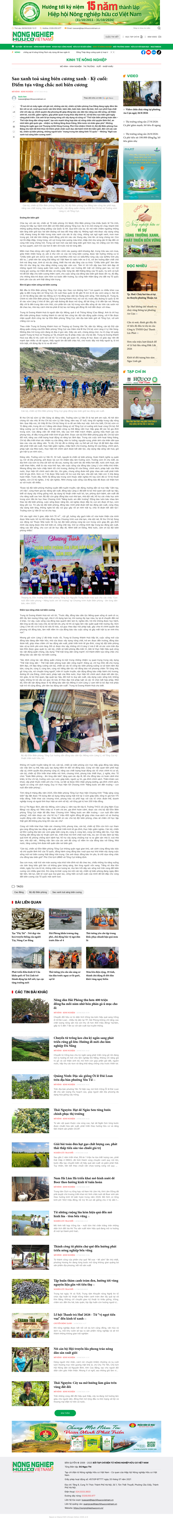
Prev (111, 52)
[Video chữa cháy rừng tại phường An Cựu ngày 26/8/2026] (142, 93)
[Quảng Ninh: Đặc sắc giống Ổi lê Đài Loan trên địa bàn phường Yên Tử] (30, 1086)
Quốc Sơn (22, 97)
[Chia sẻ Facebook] (14, 127)
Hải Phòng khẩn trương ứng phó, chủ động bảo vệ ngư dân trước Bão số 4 (64, 937)
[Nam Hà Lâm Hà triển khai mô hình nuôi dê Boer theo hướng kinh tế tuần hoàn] (30, 1189)
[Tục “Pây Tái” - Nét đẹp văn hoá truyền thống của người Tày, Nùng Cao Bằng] (28, 919)
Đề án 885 (28, 47)
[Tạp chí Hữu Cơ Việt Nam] (33, 42)
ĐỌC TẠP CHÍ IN (132, 37)
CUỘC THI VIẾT (112, 37)
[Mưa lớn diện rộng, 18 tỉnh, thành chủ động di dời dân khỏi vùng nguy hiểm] (102, 958)
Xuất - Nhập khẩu (105, 66)
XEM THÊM (65, 1413)
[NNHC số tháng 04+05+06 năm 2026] (142, 427)
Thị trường (89, 66)
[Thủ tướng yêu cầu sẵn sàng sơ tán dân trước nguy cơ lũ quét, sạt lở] (65, 958)
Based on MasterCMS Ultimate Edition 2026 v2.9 (68, 1517)
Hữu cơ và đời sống (82, 47)
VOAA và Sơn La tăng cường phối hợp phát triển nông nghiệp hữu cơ (51, 52)
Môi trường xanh (121, 47)
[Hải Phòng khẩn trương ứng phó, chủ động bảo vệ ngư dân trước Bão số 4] (65, 919)
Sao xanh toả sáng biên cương (67, 892)
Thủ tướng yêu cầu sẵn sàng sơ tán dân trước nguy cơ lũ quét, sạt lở (64, 975)
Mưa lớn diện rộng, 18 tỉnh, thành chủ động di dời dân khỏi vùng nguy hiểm (100, 975)
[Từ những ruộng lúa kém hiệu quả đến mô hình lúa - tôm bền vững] (30, 1223)
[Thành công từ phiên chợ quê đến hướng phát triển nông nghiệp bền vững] (30, 1257)
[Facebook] (143, 52)
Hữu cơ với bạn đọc (140, 47)
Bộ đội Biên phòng (38, 892)
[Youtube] (148, 52)
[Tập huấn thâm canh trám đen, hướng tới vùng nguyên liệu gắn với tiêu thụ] (30, 1291)
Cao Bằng (19, 892)
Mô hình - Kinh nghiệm (70, 66)
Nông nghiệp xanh (42, 47)
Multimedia (156, 47)
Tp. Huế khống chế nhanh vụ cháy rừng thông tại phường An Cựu (142, 310)
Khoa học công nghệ (62, 47)
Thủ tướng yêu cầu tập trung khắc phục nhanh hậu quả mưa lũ (102, 937)
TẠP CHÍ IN (136, 371)
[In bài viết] (14, 137)
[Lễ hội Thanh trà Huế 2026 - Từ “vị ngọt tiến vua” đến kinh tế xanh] (30, 1325)
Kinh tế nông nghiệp (102, 47)
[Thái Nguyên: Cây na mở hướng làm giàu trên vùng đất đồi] (30, 1393)
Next (114, 52)
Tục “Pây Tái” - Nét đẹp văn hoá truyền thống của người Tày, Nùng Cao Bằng (26, 937)
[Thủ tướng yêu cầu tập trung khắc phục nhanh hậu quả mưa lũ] (102, 919)
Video (132, 76)
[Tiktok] (159, 52)
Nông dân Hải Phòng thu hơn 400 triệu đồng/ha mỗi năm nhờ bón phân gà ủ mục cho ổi (86, 1004)
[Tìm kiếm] (159, 28)
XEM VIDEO (152, 37)
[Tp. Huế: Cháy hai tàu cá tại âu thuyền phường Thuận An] (142, 281)
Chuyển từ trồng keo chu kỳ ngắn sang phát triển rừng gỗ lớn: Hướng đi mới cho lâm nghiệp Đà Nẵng (84, 1042)
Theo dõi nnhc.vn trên (93, 98)
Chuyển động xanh (63, 1324)
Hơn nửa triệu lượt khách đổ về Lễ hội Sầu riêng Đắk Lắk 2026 (142, 345)
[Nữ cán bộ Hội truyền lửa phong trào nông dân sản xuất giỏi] (30, 1359)
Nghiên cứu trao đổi (63, 1153)
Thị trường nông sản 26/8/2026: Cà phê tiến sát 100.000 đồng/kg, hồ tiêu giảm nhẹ (141, 137)
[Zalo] (153, 52)
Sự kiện (18, 47)
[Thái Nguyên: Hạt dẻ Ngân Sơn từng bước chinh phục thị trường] (30, 1120)
